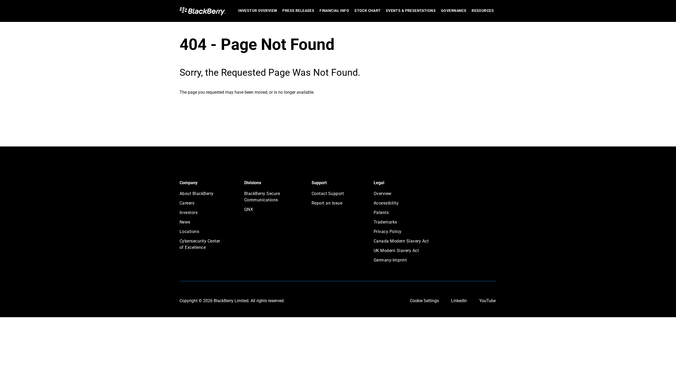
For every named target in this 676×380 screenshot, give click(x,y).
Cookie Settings (424, 300)
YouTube (487, 300)
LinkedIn (459, 300)
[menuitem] (258, 11)
